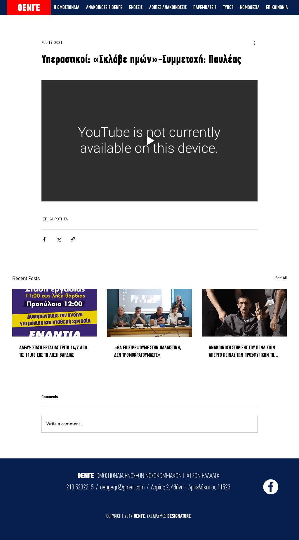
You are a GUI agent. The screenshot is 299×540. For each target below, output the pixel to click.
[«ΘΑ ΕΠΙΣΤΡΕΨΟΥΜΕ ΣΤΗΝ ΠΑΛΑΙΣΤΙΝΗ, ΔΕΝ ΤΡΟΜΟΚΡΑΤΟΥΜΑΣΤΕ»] (149, 313)
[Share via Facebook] (44, 239)
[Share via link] (73, 239)
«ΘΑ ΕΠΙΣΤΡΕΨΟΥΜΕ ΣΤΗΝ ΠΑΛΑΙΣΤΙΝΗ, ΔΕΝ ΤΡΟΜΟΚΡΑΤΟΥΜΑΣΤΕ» (147, 351)
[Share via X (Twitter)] (58, 239)
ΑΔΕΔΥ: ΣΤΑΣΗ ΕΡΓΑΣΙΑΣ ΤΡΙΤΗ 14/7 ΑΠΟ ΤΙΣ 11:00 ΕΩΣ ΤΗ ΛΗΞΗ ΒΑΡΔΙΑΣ (53, 351)
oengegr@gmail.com (122, 487)
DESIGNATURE (179, 516)
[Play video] (149, 140)
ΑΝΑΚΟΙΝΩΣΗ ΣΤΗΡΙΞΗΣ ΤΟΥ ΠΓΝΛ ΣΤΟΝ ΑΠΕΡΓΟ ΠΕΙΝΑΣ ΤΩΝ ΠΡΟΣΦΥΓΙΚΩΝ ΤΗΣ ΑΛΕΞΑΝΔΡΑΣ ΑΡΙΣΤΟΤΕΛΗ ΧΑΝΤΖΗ (242, 351)
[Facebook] (270, 486)
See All (281, 278)
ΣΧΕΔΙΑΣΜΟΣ (157, 516)
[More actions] (254, 42)
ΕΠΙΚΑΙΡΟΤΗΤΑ (55, 219)
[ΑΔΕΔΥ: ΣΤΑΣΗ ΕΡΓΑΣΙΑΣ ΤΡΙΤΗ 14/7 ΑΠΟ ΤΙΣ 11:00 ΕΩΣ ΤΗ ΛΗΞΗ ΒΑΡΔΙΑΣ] (54, 313)
